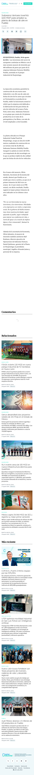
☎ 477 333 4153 (17, 769)
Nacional (4, 512)
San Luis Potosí (6, 616)
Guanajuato (5, 568)
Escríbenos (27, 768)
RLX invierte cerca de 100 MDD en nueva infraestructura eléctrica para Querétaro (17, 466)
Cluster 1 (4, 26)
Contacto (17, 766)
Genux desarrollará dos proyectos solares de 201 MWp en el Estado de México (17, 416)
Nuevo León (5, 362)
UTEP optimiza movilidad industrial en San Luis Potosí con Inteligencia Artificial (17, 620)
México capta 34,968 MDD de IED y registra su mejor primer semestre (17, 516)
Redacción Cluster (7, 588)
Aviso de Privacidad (11, 768)
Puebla (4, 718)
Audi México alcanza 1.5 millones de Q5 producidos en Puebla (17, 722)
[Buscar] (21, 3)
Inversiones (5, 12)
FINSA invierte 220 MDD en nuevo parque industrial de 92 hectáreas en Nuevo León (16, 366)
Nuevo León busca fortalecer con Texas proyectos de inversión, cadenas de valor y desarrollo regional (16, 671)
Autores (20, 768)
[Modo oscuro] (19, 3)
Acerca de (24, 766)
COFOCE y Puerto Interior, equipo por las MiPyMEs (16, 572)
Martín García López (8, 384)
